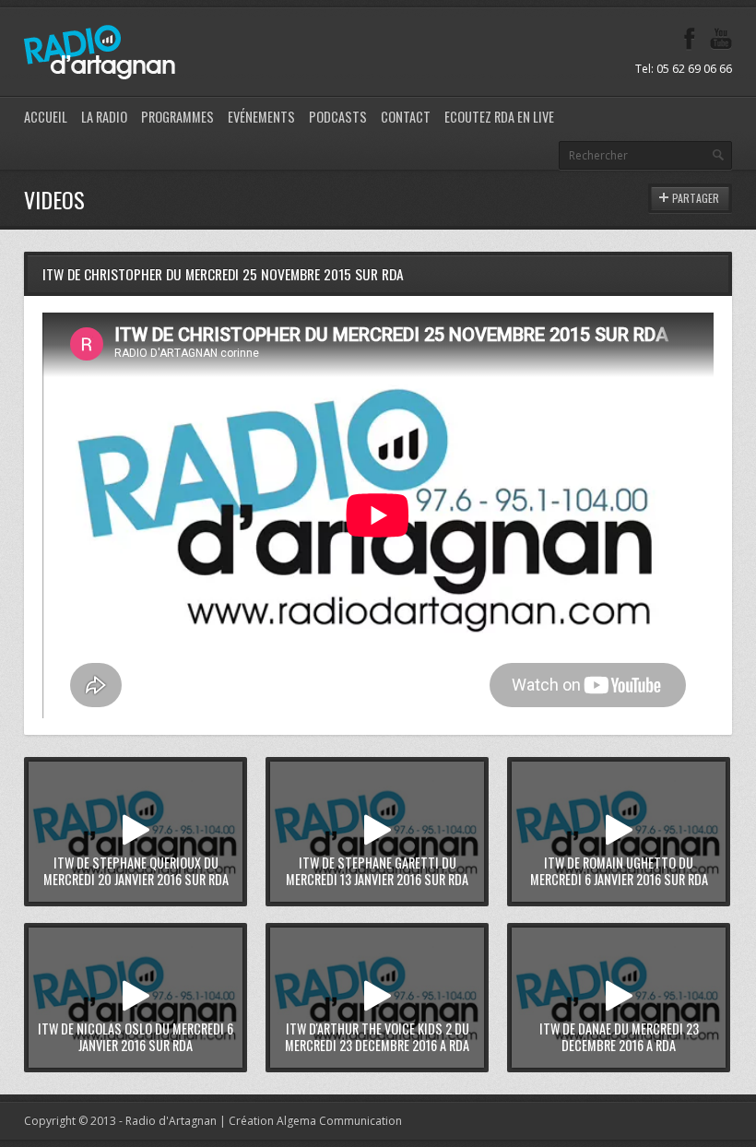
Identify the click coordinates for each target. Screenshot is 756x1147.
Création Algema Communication (315, 1121)
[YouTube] (721, 39)
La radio (104, 116)
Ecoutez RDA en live (499, 116)
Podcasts (338, 116)
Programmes (177, 116)
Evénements (261, 116)
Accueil (45, 116)
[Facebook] (690, 39)
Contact (406, 116)
